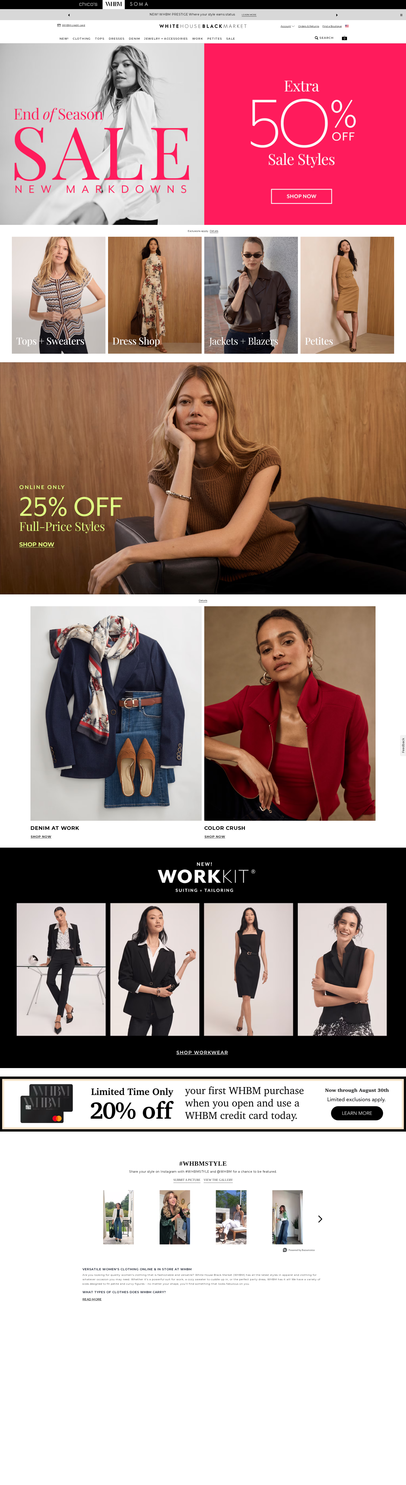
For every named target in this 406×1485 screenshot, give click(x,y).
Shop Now (236, 14)
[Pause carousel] (401, 15)
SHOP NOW (41, 837)
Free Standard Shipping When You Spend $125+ (187, 14)
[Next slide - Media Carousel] (320, 1219)
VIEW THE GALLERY (218, 1180)
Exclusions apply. (198, 231)
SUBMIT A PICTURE (186, 1180)
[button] (344, 38)
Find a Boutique (332, 26)
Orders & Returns (308, 26)
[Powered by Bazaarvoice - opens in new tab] (299, 1250)
